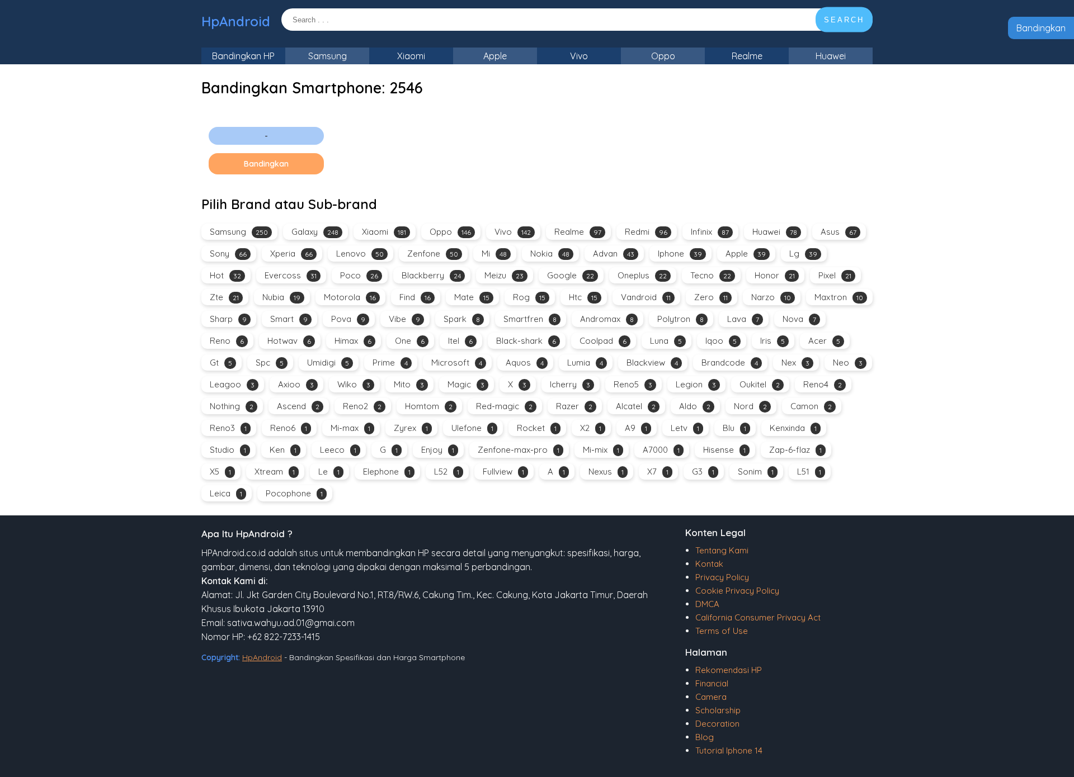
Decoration (717, 723)
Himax (353, 340)
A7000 (661, 449)
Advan (613, 253)
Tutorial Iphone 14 (728, 750)
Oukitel (759, 384)
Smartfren (530, 319)
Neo (848, 362)
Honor (775, 275)
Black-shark (526, 340)
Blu (734, 428)
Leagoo (232, 384)
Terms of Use (721, 631)
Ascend (298, 406)
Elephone (387, 471)
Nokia (549, 253)
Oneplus (642, 275)
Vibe (404, 319)
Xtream (275, 471)
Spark (462, 319)
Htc (583, 297)
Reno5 (633, 384)
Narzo (771, 297)
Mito (409, 384)
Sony (228, 253)
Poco (359, 275)
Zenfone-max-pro (518, 449)
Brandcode (729, 362)
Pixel (834, 275)
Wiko (353, 384)
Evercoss (291, 275)
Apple (495, 55)
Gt (221, 362)
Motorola (350, 297)
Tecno (710, 275)
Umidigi (328, 362)
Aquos (525, 362)
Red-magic (504, 406)
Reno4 (822, 384)
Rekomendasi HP (728, 670)
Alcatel (636, 406)
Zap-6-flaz (795, 449)
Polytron (680, 319)
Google (570, 275)
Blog (704, 737)
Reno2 (362, 406)
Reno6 (288, 428)
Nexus (606, 471)
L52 (446, 471)
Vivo (579, 55)
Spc (270, 362)
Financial (711, 683)
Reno (227, 340)
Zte (224, 297)
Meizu (504, 275)
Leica (226, 493)
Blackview (652, 362)
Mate (471, 297)
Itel (460, 340)
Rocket (537, 428)
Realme (747, 55)
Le (329, 471)
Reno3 (228, 428)
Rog (529, 297)
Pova (348, 319)
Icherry (570, 384)
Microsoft (456, 362)
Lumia (585, 362)
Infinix (710, 231)
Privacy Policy (722, 577)
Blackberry (431, 275)
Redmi (646, 231)
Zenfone (432, 253)
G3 (703, 471)
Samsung (327, 55)
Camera (711, 696)
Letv (685, 428)
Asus (838, 231)
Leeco (338, 449)
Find (415, 297)
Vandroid (646, 297)
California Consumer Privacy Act (758, 617)
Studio (228, 449)
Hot (225, 275)
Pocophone (294, 493)
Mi (494, 253)
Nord (750, 406)
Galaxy (314, 231)
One (410, 340)
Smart (289, 319)
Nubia (281, 297)
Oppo (663, 55)
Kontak (709, 563)
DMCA (707, 604)
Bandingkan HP (243, 55)
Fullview (503, 471)
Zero (711, 297)
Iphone (680, 253)
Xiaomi (411, 55)
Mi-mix (601, 449)
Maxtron (838, 297)
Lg (803, 253)
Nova (799, 319)
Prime (390, 362)
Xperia (291, 253)
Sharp (228, 319)
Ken (283, 449)
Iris (772, 340)
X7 (657, 471)
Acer (824, 340)
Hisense (724, 449)
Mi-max (350, 428)
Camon (811, 406)
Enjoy (437, 449)
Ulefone (472, 428)
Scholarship (718, 710)
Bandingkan (1041, 28)
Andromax (607, 319)
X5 (220, 471)
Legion (696, 384)
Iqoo (721, 340)
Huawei (831, 55)
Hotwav (289, 340)
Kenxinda (793, 428)
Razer (574, 406)
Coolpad (603, 340)
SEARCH (844, 20)
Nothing (231, 406)
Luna (666, 340)
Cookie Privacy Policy (737, 590)
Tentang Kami (721, 550)
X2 (590, 428)
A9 (636, 428)
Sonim (756, 471)
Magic (465, 384)
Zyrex (411, 428)
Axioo (296, 384)
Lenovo (360, 253)
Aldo (694, 406)
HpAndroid (235, 21)
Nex (795, 362)
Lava (743, 319)
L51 (809, 471)
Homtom (429, 406)
